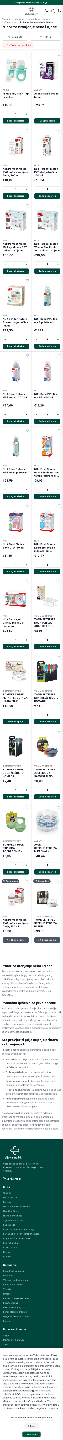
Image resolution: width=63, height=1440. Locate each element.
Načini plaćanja (11, 1197)
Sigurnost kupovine (13, 1220)
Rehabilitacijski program (15, 1311)
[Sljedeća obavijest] (60, 3)
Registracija (9, 1224)
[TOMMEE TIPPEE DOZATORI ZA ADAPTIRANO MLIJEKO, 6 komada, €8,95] (47, 595)
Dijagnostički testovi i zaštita (17, 1316)
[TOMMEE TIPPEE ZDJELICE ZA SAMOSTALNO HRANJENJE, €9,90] (47, 746)
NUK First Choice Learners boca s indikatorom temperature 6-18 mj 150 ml (45, 548)
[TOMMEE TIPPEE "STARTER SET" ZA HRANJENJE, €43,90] (16, 670)
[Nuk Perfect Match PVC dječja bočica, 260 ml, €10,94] (47, 145)
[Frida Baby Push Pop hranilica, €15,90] (16, 70)
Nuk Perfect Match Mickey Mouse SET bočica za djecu (15, 247)
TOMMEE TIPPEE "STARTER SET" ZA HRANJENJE (15, 698)
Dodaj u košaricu (15, 121)
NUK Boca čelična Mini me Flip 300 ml (15, 471)
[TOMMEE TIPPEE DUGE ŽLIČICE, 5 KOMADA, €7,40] (16, 746)
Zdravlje (7, 1289)
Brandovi (7, 1321)
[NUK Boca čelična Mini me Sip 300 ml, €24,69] (16, 370)
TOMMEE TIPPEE (43, 616)
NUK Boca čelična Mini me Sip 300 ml (15, 395)
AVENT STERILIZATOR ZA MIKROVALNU (45, 848)
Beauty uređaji (10, 1303)
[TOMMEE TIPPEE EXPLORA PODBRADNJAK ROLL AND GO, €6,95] (16, 821)
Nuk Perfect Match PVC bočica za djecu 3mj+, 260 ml (15, 172)
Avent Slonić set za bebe (46, 95)
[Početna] (31, 11)
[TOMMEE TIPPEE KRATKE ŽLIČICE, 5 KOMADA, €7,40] (47, 670)
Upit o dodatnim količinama (16, 1206)
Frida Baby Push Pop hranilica (16, 95)
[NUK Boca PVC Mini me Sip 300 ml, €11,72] (47, 295)
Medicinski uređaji (12, 1307)
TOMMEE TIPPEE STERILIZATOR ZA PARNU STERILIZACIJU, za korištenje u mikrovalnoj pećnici (46, 923)
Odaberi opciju (47, 121)
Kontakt (7, 1252)
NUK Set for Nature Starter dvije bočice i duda (15, 322)
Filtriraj (47, 37)
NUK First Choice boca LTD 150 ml (13, 546)
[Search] (53, 11)
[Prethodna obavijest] (3, 3)
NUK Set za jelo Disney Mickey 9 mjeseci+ (13, 623)
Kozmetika (8, 1275)
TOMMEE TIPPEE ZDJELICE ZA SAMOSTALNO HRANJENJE (44, 773)
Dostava (7, 1202)
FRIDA (6, 90)
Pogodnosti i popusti (13, 1271)
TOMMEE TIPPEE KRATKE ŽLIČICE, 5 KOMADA (46, 698)
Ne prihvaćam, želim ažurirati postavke (31, 1417)
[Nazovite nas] (59, 11)
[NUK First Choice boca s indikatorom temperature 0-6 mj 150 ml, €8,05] (47, 445)
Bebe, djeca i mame (13, 1284)
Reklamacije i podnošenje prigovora (21, 1233)
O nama (7, 1193)
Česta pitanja (10, 1247)
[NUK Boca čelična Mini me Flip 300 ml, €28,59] (16, 445)
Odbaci (31, 1426)
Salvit (6, 1344)
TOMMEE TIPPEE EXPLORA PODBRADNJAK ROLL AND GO (13, 848)
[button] (27, 55)
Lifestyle (7, 1293)
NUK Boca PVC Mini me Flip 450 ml (46, 395)
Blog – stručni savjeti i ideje (17, 1238)
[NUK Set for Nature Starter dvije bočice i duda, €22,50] (16, 295)
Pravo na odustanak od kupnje (18, 1229)
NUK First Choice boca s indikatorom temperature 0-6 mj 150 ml (47, 473)
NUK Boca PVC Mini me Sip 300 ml (46, 320)
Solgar (6, 1335)
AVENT (38, 90)
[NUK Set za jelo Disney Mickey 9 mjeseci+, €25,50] (16, 595)
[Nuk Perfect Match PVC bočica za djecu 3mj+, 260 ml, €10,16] (16, 145)
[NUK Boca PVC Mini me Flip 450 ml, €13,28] (47, 370)
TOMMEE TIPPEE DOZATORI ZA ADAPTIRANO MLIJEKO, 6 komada (46, 623)
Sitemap (7, 1256)
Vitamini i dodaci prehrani (16, 1280)
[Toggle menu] (4, 11)
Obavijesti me (17, 940)
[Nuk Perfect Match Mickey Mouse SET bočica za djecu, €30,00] (16, 220)
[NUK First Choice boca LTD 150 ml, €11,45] (16, 520)
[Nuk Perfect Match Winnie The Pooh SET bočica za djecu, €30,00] (47, 220)
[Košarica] (46, 11)
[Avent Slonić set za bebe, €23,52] (47, 70)
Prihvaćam (31, 1434)
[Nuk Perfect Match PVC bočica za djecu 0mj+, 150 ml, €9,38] (16, 896)
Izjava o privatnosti (12, 1215)
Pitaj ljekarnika (10, 1243)
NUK (5, 165)
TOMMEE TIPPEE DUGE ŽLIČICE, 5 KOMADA (13, 773)
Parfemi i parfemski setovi (16, 1298)
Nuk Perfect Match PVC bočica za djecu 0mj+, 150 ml (15, 923)
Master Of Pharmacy (13, 1340)
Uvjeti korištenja (11, 1211)
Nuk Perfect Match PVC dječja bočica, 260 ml (46, 172)
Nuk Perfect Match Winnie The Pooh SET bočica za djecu (47, 247)
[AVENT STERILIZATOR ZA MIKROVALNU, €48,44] (47, 821)
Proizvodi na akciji (21, 45)
